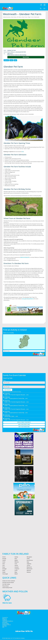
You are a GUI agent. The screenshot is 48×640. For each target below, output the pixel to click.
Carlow (4, 560)
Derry (3, 567)
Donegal (4, 568)
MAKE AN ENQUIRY (24, 257)
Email (11, 60)
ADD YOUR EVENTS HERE (24, 424)
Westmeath (29, 568)
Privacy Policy (5, 623)
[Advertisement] (24, 538)
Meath (16, 574)
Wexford (29, 570)
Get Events (7, 390)
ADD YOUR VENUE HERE (24, 426)
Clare (3, 563)
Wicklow (29, 572)
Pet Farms (19, 17)
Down (3, 570)
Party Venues (13, 17)
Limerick (17, 567)
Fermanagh (5, 574)
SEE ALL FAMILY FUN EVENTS (24, 422)
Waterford (29, 567)
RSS (3, 627)
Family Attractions (6, 17)
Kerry (16, 558)
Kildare (16, 560)
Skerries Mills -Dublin (9, 416)
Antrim (4, 557)
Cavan (3, 562)
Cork (3, 565)
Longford (17, 568)
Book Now (26, 57)
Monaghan (29, 557)
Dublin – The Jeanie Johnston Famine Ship (14, 398)
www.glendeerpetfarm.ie (28, 298)
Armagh (4, 558)
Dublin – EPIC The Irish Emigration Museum (14, 394)
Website (6, 60)
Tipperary (29, 563)
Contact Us (5, 617)
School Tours (24, 17)
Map (15, 60)
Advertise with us (6, 624)
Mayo (16, 572)
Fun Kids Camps (6, 584)
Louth (16, 570)
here (23, 151)
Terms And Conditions (7, 621)
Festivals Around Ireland (8, 582)
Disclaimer (4, 622)
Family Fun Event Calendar (8, 580)
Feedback (4, 620)
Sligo (28, 562)
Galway (16, 557)
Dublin (3, 572)
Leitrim (16, 565)
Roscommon (30, 560)
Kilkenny (17, 562)
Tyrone (28, 565)
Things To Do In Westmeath (33, 17)
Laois (16, 563)
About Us (4, 618)
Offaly (28, 558)
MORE (27, 394)
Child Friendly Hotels (7, 587)
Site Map (4, 626)
